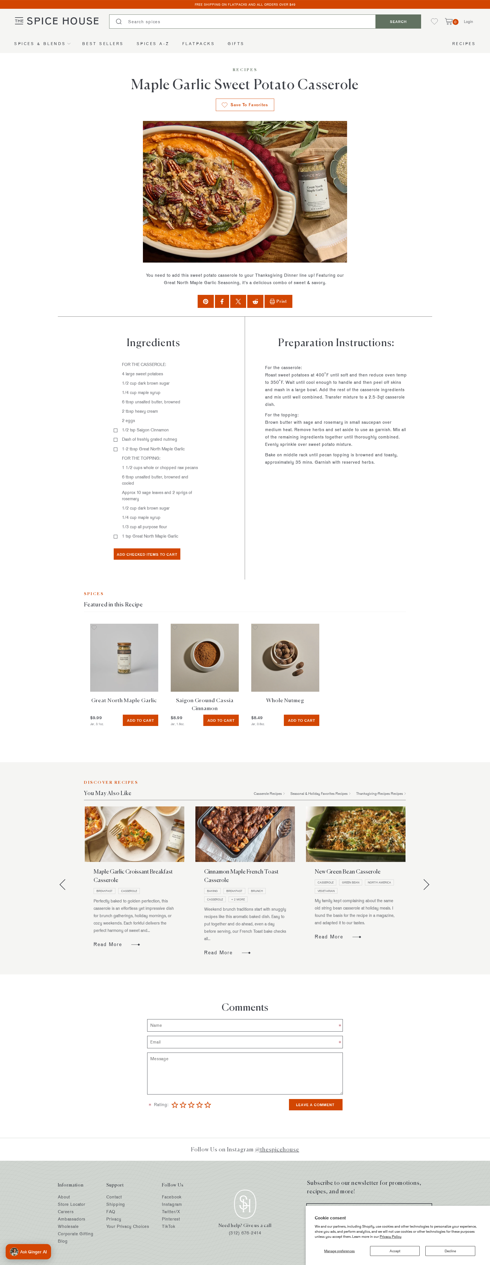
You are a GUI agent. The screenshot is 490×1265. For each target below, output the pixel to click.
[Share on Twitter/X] (238, 301)
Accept (395, 1251)
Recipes (464, 43)
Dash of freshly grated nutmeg (149, 439)
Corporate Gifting (75, 1233)
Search (398, 21)
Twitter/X (171, 1211)
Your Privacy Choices (127, 1226)
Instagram (172, 1204)
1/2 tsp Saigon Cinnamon (145, 430)
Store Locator (71, 1204)
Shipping (115, 1204)
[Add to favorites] (94, 628)
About (64, 1197)
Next (424, 884)
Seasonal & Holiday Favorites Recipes (319, 793)
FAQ (110, 1211)
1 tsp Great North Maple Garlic (150, 536)
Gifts (236, 43)
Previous (65, 884)
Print (281, 301)
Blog (62, 1241)
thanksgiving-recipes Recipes (379, 793)
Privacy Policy (391, 1236)
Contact (114, 1197)
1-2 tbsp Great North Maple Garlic (153, 449)
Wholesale (68, 1226)
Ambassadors (71, 1219)
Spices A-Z (153, 43)
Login (468, 21)
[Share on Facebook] (222, 301)
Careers (66, 1211)
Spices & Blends (40, 43)
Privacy (113, 1219)
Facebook (171, 1197)
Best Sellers (103, 43)
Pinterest (171, 1219)
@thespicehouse (277, 1149)
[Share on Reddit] (255, 301)
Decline (450, 1251)
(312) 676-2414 (245, 1233)
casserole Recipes (268, 793)
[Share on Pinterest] (206, 301)
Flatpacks (198, 43)
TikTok (168, 1226)
